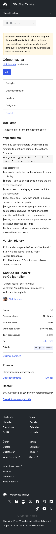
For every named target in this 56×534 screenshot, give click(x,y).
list (35, 348)
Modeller (34, 432)
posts (41, 348)
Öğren (6, 441)
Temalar (33, 422)
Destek (9, 113)
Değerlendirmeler (15, 90)
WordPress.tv (11, 457)
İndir (7, 72)
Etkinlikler (34, 446)
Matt (7, 471)
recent (49, 348)
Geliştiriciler (9, 451)
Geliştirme (11, 105)
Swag (33, 457)
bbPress (9, 476)
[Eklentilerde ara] (33, 23)
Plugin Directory (10, 13)
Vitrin (32, 417)
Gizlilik (6, 432)
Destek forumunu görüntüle (17, 399)
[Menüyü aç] (51, 4)
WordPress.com (12, 466)
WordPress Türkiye (19, 494)
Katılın (32, 441)
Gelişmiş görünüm (12, 355)
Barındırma (8, 427)
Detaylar (10, 83)
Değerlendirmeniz (12, 377)
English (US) (47, 341)
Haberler (7, 422)
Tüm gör (49, 377)
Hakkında (8, 417)
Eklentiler (34, 427)
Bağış (33, 451)
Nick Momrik (9, 64)
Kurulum (10, 98)
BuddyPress (11, 481)
